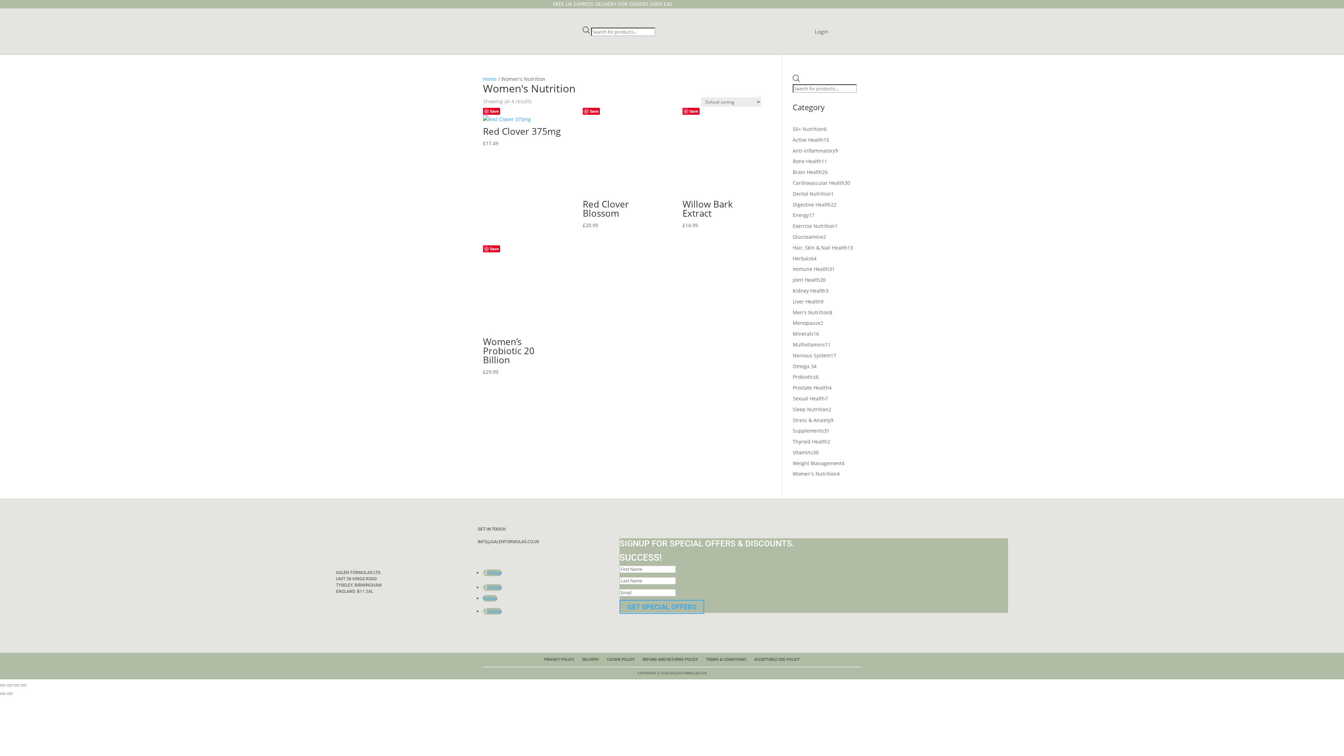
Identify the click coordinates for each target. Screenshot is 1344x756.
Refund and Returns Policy (670, 659)
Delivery (590, 659)
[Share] (17, 685)
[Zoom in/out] (3, 685)
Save (494, 111)
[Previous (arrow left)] (3, 694)
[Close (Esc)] (24, 685)
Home (490, 79)
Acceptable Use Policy (777, 659)
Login (821, 32)
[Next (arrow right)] (10, 694)
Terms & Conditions (726, 659)
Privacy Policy (559, 659)
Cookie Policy (621, 659)
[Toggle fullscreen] (10, 685)
